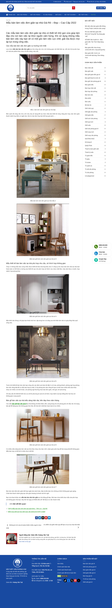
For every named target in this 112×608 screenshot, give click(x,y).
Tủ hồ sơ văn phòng (89, 579)
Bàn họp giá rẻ (87, 576)
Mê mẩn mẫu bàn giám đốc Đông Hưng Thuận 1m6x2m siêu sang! (95, 27)
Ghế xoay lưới (89, 132)
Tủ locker (88, 162)
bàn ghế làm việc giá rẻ (19, 403)
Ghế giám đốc (89, 115)
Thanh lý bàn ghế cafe (92, 149)
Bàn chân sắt (89, 68)
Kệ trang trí (88, 142)
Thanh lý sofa (89, 152)
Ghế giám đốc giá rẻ (89, 573)
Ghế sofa (58, 14)
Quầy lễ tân (88, 145)
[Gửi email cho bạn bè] (42, 517)
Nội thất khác (83, 14)
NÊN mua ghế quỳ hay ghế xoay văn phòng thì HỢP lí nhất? (26, 511)
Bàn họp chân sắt (90, 88)
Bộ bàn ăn (88, 105)
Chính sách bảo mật (63, 566)
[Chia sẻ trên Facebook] (36, 517)
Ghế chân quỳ (89, 108)
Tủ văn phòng (47, 14)
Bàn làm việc (89, 95)
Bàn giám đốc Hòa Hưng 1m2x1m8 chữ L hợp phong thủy (95, 49)
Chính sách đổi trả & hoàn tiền (66, 573)
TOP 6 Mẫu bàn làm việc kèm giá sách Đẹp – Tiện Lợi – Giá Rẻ (27, 508)
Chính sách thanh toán (64, 570)
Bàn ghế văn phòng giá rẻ (93, 81)
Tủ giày (87, 159)
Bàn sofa (87, 101)
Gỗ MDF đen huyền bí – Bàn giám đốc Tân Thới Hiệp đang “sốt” (94, 42)
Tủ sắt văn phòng (90, 169)
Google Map (102, 260)
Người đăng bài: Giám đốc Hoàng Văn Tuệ (34, 535)
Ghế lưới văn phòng (91, 118)
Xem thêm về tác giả (25, 541)
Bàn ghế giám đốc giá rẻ (92, 74)
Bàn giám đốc (89, 84)
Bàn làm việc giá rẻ (89, 563)
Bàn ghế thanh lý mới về (92, 78)
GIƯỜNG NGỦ (89, 138)
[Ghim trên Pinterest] (46, 517)
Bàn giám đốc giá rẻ (89, 570)
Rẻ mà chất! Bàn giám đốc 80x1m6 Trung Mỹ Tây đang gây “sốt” (95, 34)
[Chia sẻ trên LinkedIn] (49, 517)
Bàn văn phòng (22, 14)
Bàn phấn (88, 98)
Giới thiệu (60, 563)
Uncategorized (89, 176)
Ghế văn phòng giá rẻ (91, 128)
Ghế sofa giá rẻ (87, 582)
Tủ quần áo (88, 165)
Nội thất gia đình (69, 14)
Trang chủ (11, 14)
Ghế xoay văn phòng (91, 135)
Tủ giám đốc (89, 155)
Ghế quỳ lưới (89, 122)
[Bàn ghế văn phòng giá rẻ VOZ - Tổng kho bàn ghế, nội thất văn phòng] (15, 8)
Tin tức (93, 14)
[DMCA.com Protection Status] (62, 576)
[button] (101, 7)
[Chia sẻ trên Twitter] (39, 517)
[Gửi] (73, 7)
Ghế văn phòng (35, 14)
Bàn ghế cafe (89, 71)
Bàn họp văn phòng (91, 91)
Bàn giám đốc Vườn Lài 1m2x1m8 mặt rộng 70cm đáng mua (94, 55)
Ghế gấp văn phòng (91, 111)
